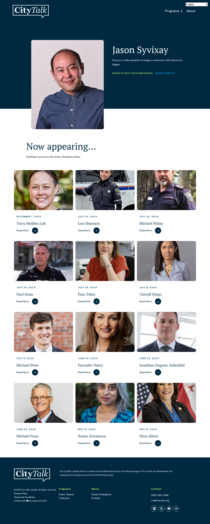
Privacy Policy (20, 493)
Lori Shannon (89, 223)
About (190, 11)
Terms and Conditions (24, 497)
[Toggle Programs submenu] (181, 11)
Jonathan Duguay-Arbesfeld (161, 365)
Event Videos (66, 494)
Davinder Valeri (90, 365)
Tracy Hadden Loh (31, 223)
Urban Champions (101, 494)
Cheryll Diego (150, 294)
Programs (172, 11)
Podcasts (64, 498)
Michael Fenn (27, 436)
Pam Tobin (86, 294)
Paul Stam (24, 294)
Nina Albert (148, 436)
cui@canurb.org (160, 500)
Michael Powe (27, 365)
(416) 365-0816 (159, 495)
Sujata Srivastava (92, 436)
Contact (156, 488)
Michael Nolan (151, 223)
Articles (95, 498)
